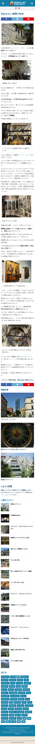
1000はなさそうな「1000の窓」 (20, 638)
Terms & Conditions (21, 730)
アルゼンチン (24, 677)
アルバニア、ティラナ (8, 419)
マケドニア (4, 715)
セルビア (21, 699)
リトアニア (4, 718)
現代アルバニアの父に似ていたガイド (13, 449)
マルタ (11, 715)
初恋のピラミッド (7, 479)
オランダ (12, 686)
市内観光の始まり (16, 515)
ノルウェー (4, 705)
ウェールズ (19, 683)
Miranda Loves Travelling (12, 727)
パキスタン (12, 705)
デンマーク (17, 702)
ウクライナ (27, 683)
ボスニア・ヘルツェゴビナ (16, 712)
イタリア (20, 680)
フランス (11, 709)
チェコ (27, 699)
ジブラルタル (13, 693)
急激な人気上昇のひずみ (18, 649)
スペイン (23, 696)
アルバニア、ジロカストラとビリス (21, 593)
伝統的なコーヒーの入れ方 (18, 605)
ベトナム (25, 709)
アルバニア (15, 48)
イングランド (5, 683)
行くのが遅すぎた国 (16, 661)
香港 (23, 721)
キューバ (4, 689)
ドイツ (24, 702)
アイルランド (5, 677)
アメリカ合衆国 (15, 677)
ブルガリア (18, 709)
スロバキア (14, 699)
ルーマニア (12, 718)
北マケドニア (27, 356)
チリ (11, 702)
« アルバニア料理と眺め (8, 380)
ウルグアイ (4, 686)
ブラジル (4, 709)
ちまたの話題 (6, 486)
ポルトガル (28, 712)
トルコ (29, 702)
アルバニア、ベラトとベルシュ (20, 627)
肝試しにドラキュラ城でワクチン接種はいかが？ (16, 490)
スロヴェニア (5, 699)
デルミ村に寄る (15, 560)
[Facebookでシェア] (6, 19)
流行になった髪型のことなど (19, 549)
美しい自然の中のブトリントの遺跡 (21, 571)
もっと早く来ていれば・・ (18, 582)
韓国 (19, 721)
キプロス (24, 686)
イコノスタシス (25, 155)
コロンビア (26, 689)
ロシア (19, 718)
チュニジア (4, 702)
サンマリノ (4, 693)
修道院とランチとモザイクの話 (20, 537)
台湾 (29, 718)
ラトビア (24, 715)
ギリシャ (11, 689)
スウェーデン (5, 696)
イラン (26, 680)
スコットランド (15, 696)
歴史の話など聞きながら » (25, 380)
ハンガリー (20, 705)
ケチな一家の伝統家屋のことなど (20, 616)
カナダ (18, 686)
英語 (16, 8)
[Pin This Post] (28, 19)
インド (12, 683)
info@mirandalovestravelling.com (10, 732)
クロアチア (18, 689)
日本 (3, 721)
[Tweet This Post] (17, 19)
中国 (24, 718)
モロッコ (17, 715)
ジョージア (12, 359)
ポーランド (4, 712)
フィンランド (29, 705)
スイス (28, 693)
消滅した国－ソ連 (10, 721)
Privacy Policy (12, 730)
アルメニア (12, 680)
